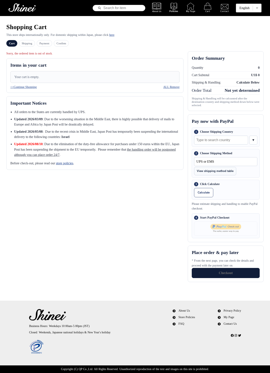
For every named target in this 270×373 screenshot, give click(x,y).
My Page (229, 317)
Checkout (226, 273)
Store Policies (186, 317)
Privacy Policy (232, 310)
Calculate (204, 192)
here (111, 34)
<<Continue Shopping (23, 87)
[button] (85, 347)
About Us (184, 310)
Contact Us (230, 323)
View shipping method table (215, 171)
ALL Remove (171, 87)
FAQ (181, 323)
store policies (64, 163)
